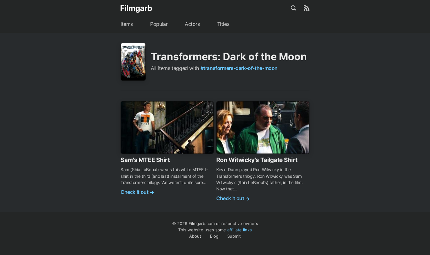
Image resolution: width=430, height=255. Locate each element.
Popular (158, 24)
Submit (234, 236)
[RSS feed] (306, 8)
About (195, 236)
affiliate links (239, 229)
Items (127, 24)
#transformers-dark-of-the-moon (239, 68)
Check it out (137, 192)
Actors (192, 24)
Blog (214, 236)
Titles (223, 24)
